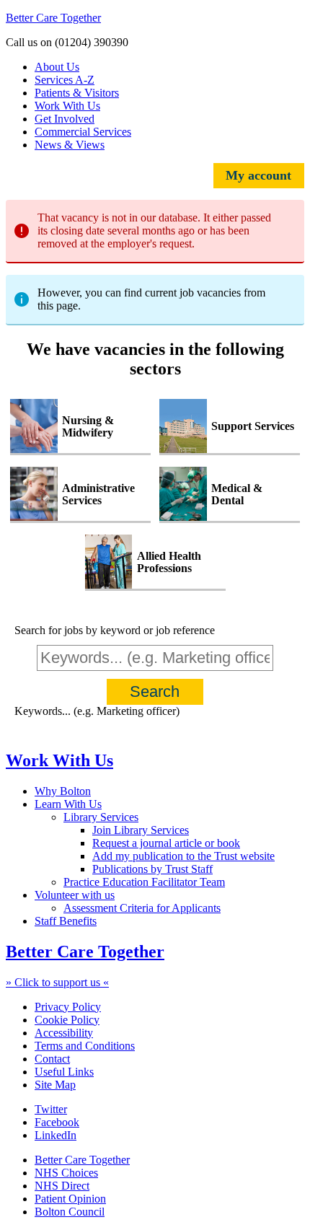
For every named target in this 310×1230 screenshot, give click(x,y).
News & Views (70, 145)
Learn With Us (68, 804)
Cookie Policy (67, 1020)
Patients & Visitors (77, 93)
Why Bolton (63, 791)
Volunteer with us (75, 895)
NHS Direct (62, 1186)
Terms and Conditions (85, 1046)
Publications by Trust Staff (152, 869)
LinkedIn (55, 1135)
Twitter (51, 1109)
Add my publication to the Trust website (183, 856)
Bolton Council (70, 1211)
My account (258, 175)
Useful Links (64, 1072)
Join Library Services (140, 830)
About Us (57, 67)
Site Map (55, 1085)
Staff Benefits (66, 921)
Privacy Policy (68, 1007)
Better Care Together (53, 18)
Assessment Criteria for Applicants (142, 908)
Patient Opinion (70, 1198)
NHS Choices (66, 1173)
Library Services (100, 817)
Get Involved (64, 119)
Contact (52, 1059)
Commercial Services (83, 132)
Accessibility (64, 1033)
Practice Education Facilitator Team (144, 882)
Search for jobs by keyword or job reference (114, 630)
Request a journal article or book (166, 843)
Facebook (57, 1122)
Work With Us (67, 106)
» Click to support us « (57, 982)
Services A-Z (64, 80)
